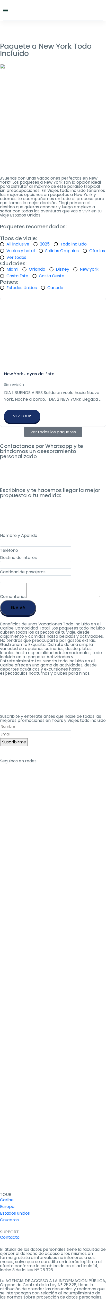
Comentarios (13, 596)
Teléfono (9, 550)
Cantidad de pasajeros (23, 572)
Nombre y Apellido (18, 535)
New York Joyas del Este (29, 374)
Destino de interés (18, 557)
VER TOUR (22, 416)
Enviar (18, 607)
